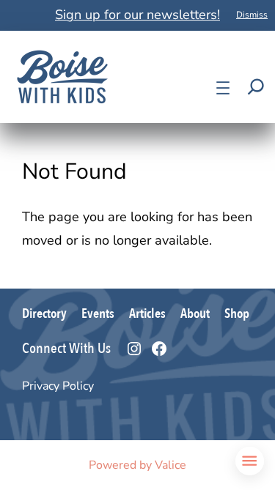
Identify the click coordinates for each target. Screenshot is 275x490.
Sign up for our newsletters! (137, 14)
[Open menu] (222, 87)
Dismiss (252, 15)
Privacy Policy (58, 386)
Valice (170, 465)
